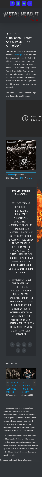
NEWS (21, 178)
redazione (11, 175)
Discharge (18, 55)
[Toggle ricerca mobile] (32, 19)
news (30, 178)
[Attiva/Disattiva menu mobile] (37, 19)
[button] (7, 382)
